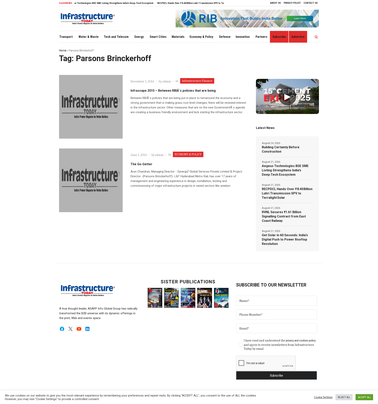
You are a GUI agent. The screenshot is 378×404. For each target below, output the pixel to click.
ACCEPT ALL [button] (364, 397)
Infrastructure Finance (197, 81)
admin (166, 81)
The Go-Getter (141, 164)
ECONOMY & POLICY (188, 154)
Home (62, 50)
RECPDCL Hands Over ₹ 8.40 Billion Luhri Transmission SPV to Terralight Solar (187, 3)
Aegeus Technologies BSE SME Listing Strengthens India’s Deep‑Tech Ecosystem (100, 3)
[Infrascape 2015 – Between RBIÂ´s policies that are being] (91, 107)
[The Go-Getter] (91, 180)
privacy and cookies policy (301, 340)
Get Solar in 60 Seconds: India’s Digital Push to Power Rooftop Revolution (285, 239)
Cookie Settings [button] (323, 397)
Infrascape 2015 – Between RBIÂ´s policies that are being (173, 90)
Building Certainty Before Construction (280, 149)
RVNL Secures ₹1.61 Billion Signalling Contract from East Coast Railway (284, 216)
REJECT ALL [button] (344, 397)
